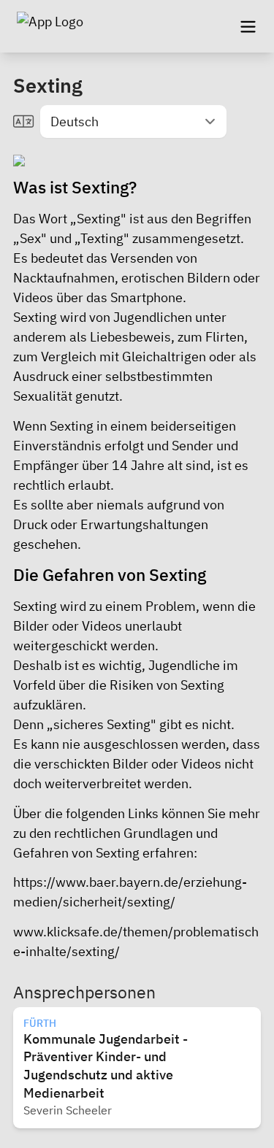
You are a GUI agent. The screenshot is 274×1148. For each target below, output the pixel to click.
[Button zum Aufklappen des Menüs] (247, 26)
